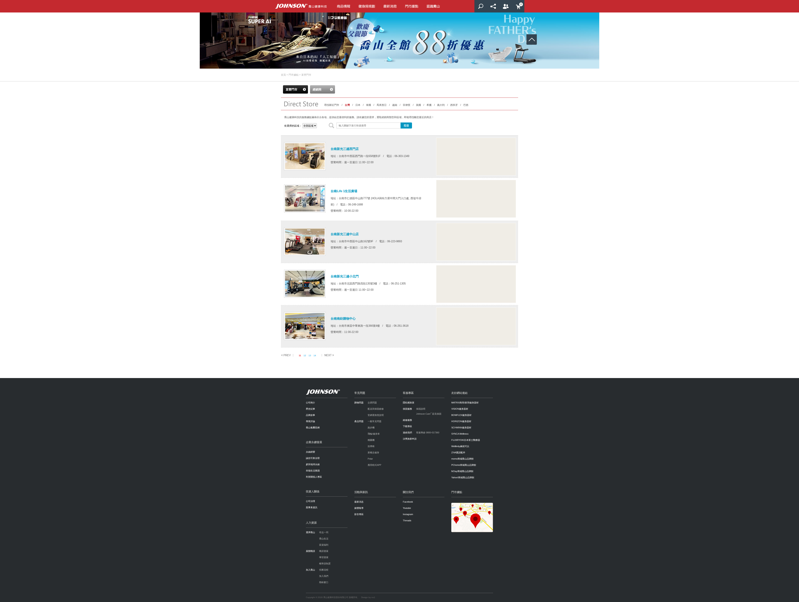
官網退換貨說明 (376, 415)
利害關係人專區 (314, 477)
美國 (418, 105)
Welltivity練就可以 (460, 446)
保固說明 (420, 409)
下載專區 (407, 426)
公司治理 (310, 501)
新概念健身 (373, 452)
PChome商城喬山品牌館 (463, 465)
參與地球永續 (313, 464)
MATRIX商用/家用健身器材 (465, 402)
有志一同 (323, 532)
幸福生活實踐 (313, 470)
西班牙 (454, 105)
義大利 (441, 105)
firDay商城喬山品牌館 (462, 471)
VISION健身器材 (459, 409)
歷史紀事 (310, 409)
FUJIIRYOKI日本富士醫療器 (465, 440)
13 (310, 355)
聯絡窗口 (323, 582)
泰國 (368, 105)
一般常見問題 (374, 421)
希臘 (429, 105)
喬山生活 (323, 538)
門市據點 (294, 74)
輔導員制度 (325, 563)
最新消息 (359, 502)
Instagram (408, 514)
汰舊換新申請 (410, 439)
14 (315, 355)
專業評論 (310, 421)
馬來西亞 (382, 105)
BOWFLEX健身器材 (461, 415)
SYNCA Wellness (460, 434)
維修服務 (407, 420)
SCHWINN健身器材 (461, 427)
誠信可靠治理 (313, 458)
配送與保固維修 (376, 409)
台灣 (347, 105)
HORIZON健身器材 (461, 421)
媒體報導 (359, 508)
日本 (357, 105)
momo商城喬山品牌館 (462, 458)
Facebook (408, 502)
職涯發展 (323, 551)
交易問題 (372, 402)
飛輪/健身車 (374, 434)
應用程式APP (374, 465)
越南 (394, 105)
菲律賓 (406, 105)
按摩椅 (371, 446)
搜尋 (480, 6)
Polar (370, 458)
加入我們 (323, 576)
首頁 (283, 74)
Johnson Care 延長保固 (428, 414)
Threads (407, 520)
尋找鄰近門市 (331, 105)
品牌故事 (310, 415)
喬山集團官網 (313, 427)
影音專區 (359, 514)
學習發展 (323, 557)
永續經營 (310, 452)
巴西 (465, 105)
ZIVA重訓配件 (458, 452)
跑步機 (371, 427)
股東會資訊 (311, 507)
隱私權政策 (408, 402)
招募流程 (323, 570)
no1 (373, 597)
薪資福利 (323, 545)
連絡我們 (407, 432)
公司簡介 (310, 402)
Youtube (407, 508)
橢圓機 (371, 440)
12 (305, 355)
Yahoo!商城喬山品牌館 (462, 477)
